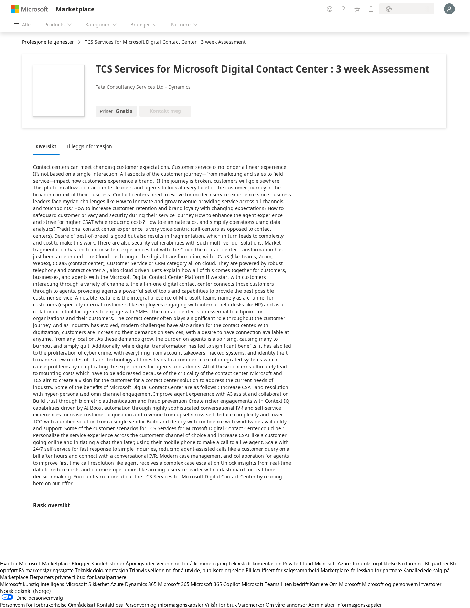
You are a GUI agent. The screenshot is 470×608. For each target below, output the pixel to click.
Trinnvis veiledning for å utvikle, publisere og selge (186, 570)
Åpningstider (140, 563)
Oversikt (46, 146)
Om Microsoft (345, 583)
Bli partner (437, 563)
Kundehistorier (107, 563)
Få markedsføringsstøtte (46, 570)
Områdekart (81, 604)
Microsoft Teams (260, 583)
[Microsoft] (29, 9)
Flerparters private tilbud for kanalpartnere (78, 577)
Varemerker (251, 604)
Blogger (81, 563)
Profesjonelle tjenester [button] (48, 42)
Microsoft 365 (173, 583)
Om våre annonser (286, 604)
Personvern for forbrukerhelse (33, 604)
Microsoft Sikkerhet (87, 583)
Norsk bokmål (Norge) (25, 590)
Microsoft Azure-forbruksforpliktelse (356, 563)
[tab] (48, 146)
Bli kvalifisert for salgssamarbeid (282, 570)
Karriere (319, 583)
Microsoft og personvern (390, 583)
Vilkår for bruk (221, 604)
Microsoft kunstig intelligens (32, 583)
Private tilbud (298, 563)
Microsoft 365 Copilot (215, 583)
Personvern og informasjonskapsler (163, 604)
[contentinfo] (80, 42)
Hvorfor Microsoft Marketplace (35, 563)
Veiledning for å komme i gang (191, 563)
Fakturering (411, 563)
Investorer (430, 583)
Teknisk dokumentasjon (254, 563)
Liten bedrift (295, 583)
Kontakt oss (110, 604)
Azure (117, 583)
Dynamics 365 (141, 583)
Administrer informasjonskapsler (345, 604)
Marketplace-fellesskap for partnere (361, 570)
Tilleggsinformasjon (89, 146)
